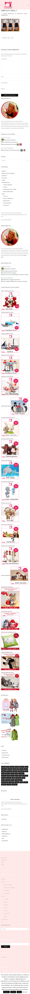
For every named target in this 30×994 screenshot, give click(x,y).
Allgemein (4, 171)
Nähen (3, 194)
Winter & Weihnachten (8, 191)
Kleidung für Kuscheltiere (9, 887)
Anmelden (4, 750)
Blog (3, 864)
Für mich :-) (5, 196)
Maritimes (6, 905)
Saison (3, 896)
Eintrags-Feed (5, 752)
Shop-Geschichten (7, 203)
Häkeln (3, 180)
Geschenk (25, 769)
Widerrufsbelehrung (6, 833)
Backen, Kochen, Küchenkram (8, 173)
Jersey (16, 773)
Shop (21, 782)
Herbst (3, 773)
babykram (12, 766)
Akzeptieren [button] (6, 992)
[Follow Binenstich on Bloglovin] (21, 150)
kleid (8, 775)
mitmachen (9, 777)
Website (3, 88)
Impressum (4, 831)
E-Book (21, 769)
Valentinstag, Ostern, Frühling (9, 189)
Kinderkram (4, 775)
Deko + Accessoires (8, 884)
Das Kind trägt (4, 769)
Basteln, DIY (4, 175)
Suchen (5, 946)
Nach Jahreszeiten (6, 182)
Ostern (3, 780)
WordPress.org (5, 757)
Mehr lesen (24, 992)
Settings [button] (19, 992)
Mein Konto (4, 819)
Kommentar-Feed (6, 755)
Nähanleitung (18, 777)
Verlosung (9, 784)
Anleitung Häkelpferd (5, 575)
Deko (14, 769)
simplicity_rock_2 (9, 11)
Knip (16, 775)
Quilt (12, 780)
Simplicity (25, 782)
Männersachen (6, 200)
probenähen (8, 780)
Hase (26, 771)
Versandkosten (5, 840)
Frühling (6, 899)
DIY (17, 769)
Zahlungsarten (5, 829)
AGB (3, 838)
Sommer (5, 187)
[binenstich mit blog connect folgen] (24, 150)
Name (2, 76)
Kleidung (12, 775)
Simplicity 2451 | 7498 (7, 37)
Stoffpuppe (4, 784)
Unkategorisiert (5, 919)
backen (17, 766)
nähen (23, 777)
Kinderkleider (21, 773)
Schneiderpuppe (4, 782)
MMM (13, 777)
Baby (8, 766)
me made (3, 777)
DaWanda (10, 769)
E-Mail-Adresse (4, 82)
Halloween (15, 771)
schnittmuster (11, 782)
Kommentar (4, 59)
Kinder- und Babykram (8, 198)
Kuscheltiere (6, 890)
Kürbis (20, 775)
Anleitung (3, 766)
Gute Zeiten (4, 178)
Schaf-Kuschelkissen (18, 780)
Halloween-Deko (21, 771)
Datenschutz (4, 836)
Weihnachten (14, 784)
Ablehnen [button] (13, 992)
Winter (5, 916)
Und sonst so (6, 205)
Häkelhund (8, 773)
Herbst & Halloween (7, 184)
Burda (27, 766)
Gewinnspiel (4, 771)
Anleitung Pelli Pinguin (6, 406)
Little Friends (25, 775)
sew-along (17, 782)
